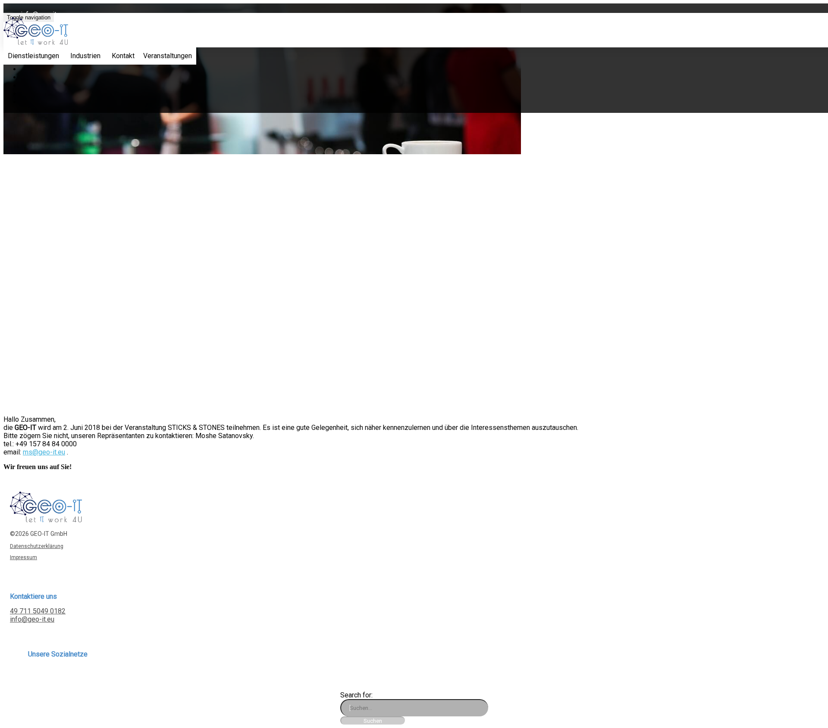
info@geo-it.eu (32, 619)
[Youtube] (63, 676)
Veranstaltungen (167, 56)
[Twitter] (47, 676)
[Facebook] (38, 676)
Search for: (356, 695)
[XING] (30, 676)
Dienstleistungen (33, 56)
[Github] (71, 676)
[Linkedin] (55, 676)
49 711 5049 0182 (38, 611)
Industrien (85, 56)
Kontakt (123, 56)
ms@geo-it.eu (44, 452)
